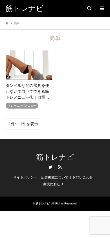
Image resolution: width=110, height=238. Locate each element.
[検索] (88, 8)
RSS (60, 167)
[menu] (101, 8)
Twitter (50, 167)
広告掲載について (54, 177)
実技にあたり (53, 184)
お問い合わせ (82, 177)
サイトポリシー (25, 177)
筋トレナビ (55, 157)
